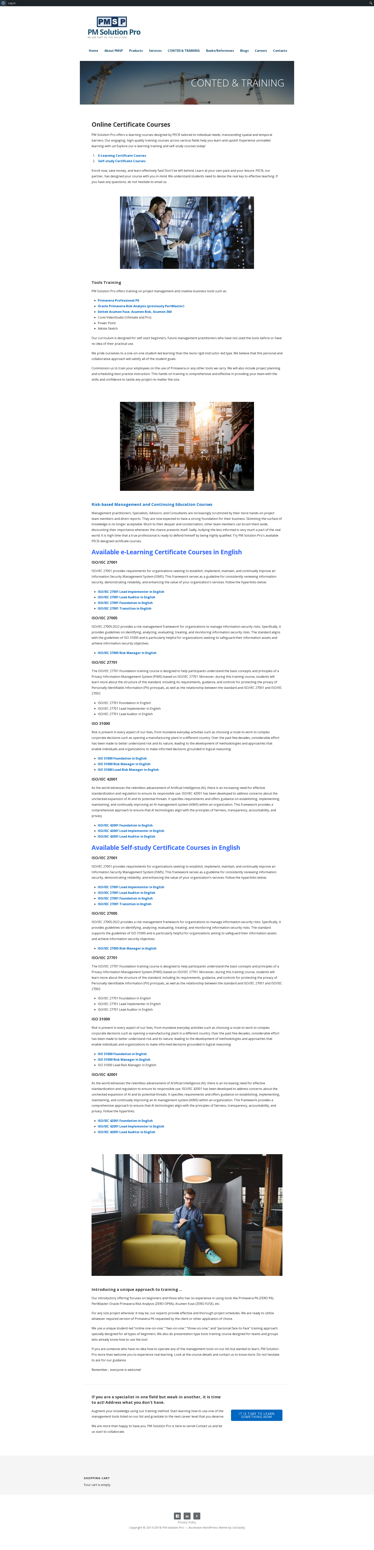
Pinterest (196, 1516)
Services (155, 50)
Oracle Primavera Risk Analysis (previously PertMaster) (141, 306)
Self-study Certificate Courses (122, 161)
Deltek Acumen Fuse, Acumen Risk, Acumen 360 (135, 312)
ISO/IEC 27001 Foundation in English (125, 603)
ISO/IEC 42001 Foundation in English (125, 825)
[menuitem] (3, 3)
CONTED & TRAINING (184, 50)
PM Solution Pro (114, 32)
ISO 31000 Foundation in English (122, 758)
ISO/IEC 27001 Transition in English (124, 608)
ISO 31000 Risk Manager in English (124, 764)
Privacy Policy (187, 1522)
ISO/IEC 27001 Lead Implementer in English (131, 592)
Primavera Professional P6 (118, 300)
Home (93, 50)
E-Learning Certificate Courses (122, 155)
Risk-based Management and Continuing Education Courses (152, 504)
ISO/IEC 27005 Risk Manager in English (127, 653)
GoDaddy (238, 1527)
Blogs (244, 50)
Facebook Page (177, 1516)
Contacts (280, 50)
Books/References (220, 50)
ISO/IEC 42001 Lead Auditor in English (126, 836)
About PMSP (113, 50)
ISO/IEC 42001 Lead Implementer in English (131, 831)
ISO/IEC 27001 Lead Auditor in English (126, 597)
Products (136, 50)
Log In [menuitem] (12, 3)
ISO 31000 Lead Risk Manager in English (128, 770)
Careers (261, 50)
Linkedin (187, 1516)
